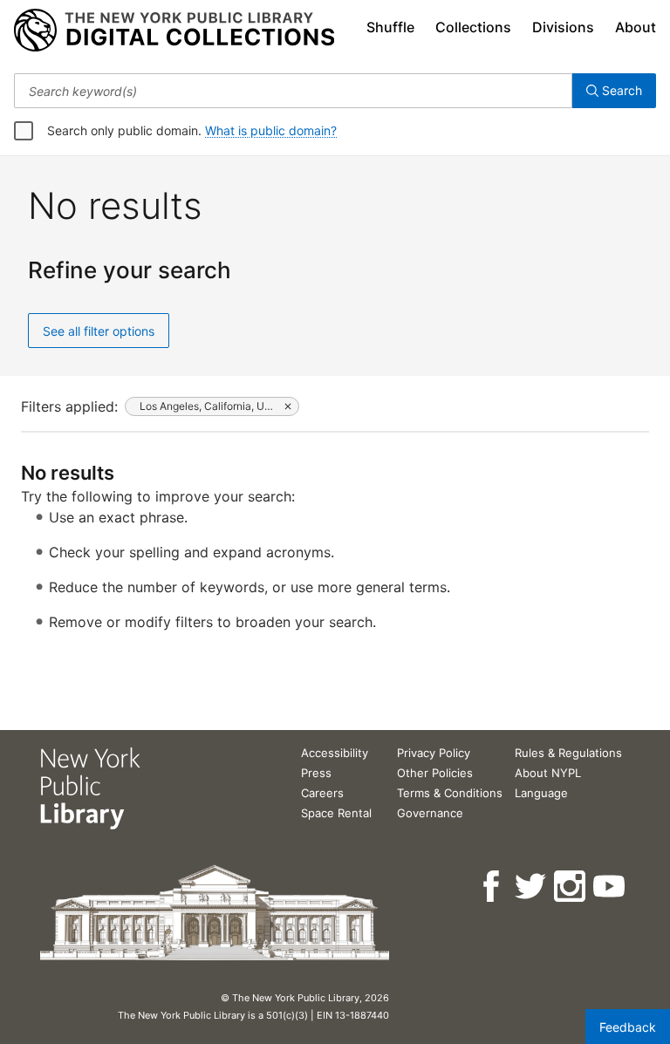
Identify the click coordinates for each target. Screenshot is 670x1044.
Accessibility (334, 753)
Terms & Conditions (449, 793)
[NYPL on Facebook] (492, 886)
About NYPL (548, 773)
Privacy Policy (433, 753)
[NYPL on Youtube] (610, 886)
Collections (473, 27)
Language (541, 793)
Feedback (627, 1027)
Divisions (563, 27)
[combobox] (293, 90)
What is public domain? (271, 130)
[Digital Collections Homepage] (174, 30)
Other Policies (435, 773)
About (635, 27)
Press (316, 773)
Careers (322, 793)
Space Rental (336, 813)
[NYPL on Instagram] (571, 886)
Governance (430, 813)
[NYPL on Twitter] (532, 886)
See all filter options (98, 331)
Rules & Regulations (568, 753)
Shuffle (390, 27)
